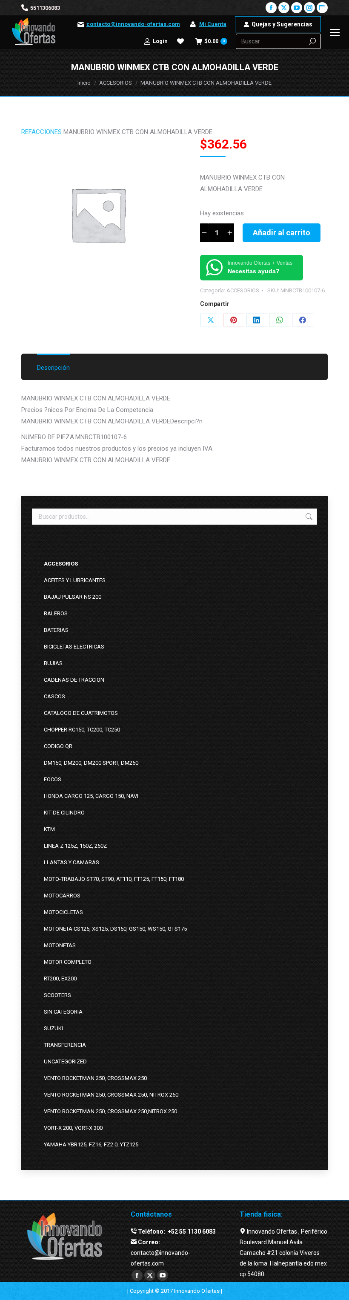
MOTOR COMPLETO (68, 962)
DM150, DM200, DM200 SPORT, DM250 (91, 763)
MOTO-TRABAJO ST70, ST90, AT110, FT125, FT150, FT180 (114, 879)
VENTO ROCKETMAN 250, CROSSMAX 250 (95, 1078)
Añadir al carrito (281, 232)
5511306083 (45, 8)
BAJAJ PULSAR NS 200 (72, 597)
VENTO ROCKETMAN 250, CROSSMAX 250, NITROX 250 (111, 1094)
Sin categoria (63, 1012)
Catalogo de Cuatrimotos (81, 713)
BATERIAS (56, 630)
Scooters (57, 995)
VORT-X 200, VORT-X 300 (73, 1128)
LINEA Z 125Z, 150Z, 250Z (75, 846)
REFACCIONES (41, 132)
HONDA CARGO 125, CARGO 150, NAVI (91, 796)
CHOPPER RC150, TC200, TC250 (82, 729)
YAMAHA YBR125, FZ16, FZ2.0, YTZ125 (91, 1144)
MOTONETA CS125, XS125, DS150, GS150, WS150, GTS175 (115, 929)
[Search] (312, 41)
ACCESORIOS (242, 290)
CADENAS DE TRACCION (74, 680)
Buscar (308, 517)
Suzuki (53, 1028)
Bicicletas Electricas (74, 646)
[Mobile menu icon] (334, 32)
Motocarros (62, 895)
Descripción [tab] (53, 367)
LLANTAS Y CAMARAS (71, 862)
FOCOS (52, 779)
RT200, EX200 (60, 978)
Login (160, 41)
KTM (49, 829)
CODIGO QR (58, 746)
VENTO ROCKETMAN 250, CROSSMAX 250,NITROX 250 (110, 1111)
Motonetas (60, 945)
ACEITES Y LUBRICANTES (75, 580)
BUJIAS (53, 663)
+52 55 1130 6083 (191, 1231)
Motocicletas (63, 912)
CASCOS (54, 696)
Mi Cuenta (212, 24)
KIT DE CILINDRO (64, 812)
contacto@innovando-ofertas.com (133, 24)
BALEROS (56, 613)
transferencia (65, 1045)
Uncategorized (65, 1061)
